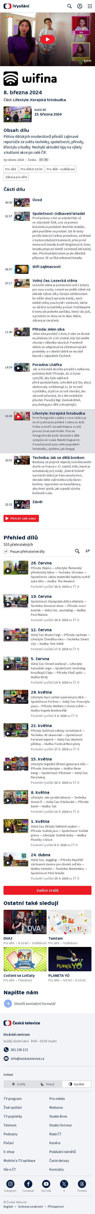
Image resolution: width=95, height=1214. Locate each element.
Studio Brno (58, 1116)
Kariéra (54, 1143)
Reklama (56, 1107)
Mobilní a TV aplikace (19, 1160)
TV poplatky (13, 1116)
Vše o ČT (10, 1169)
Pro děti (10, 169)
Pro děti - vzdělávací (61, 169)
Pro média (57, 1098)
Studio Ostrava (60, 1125)
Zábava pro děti (16, 177)
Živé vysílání (13, 1107)
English (8, 1206)
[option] (18, 1084)
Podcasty (10, 1134)
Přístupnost (56, 1206)
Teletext (10, 1125)
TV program (13, 1098)
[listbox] (47, 1084)
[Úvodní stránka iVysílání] (16, 6)
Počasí (8, 1143)
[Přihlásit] (80, 6)
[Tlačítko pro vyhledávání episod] (77, 551)
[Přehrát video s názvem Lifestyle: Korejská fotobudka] (47, 39)
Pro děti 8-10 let (31, 169)
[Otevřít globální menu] (90, 6)
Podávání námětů (62, 1151)
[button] (47, 39)
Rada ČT (55, 1134)
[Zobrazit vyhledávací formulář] (70, 6)
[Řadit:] (87, 550)
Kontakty (56, 1169)
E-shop (9, 1151)
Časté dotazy (59, 1160)
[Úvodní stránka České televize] (22, 1023)
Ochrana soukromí (30, 1206)
